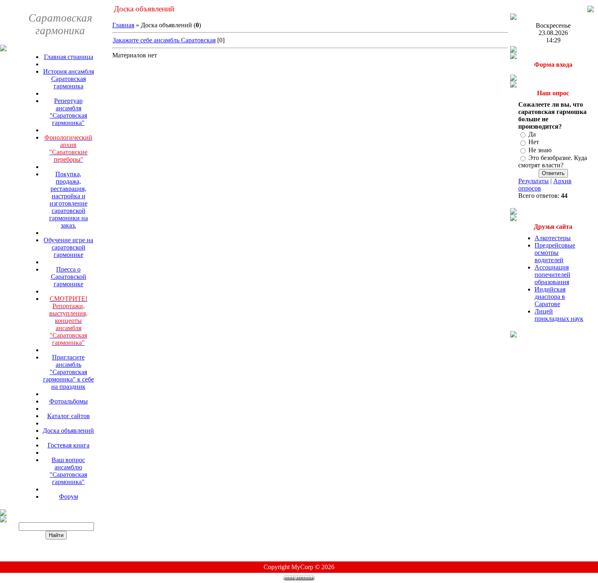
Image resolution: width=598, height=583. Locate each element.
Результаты (533, 181)
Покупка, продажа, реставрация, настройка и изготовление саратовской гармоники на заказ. (68, 200)
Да (532, 134)
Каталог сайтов (68, 415)
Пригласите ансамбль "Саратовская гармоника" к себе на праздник (68, 372)
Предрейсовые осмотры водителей (555, 252)
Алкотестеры (553, 238)
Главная (123, 25)
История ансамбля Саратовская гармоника (68, 79)
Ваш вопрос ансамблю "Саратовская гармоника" (68, 470)
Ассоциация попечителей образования (552, 274)
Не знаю (540, 150)
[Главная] (590, 10)
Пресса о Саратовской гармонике (68, 276)
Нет (533, 142)
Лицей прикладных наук (559, 315)
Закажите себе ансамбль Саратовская (164, 40)
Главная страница (68, 56)
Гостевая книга (68, 445)
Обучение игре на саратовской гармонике (68, 247)
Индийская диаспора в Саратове (550, 296)
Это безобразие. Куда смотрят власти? (552, 161)
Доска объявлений (68, 430)
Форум (68, 496)
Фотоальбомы (68, 401)
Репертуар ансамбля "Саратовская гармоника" (68, 111)
